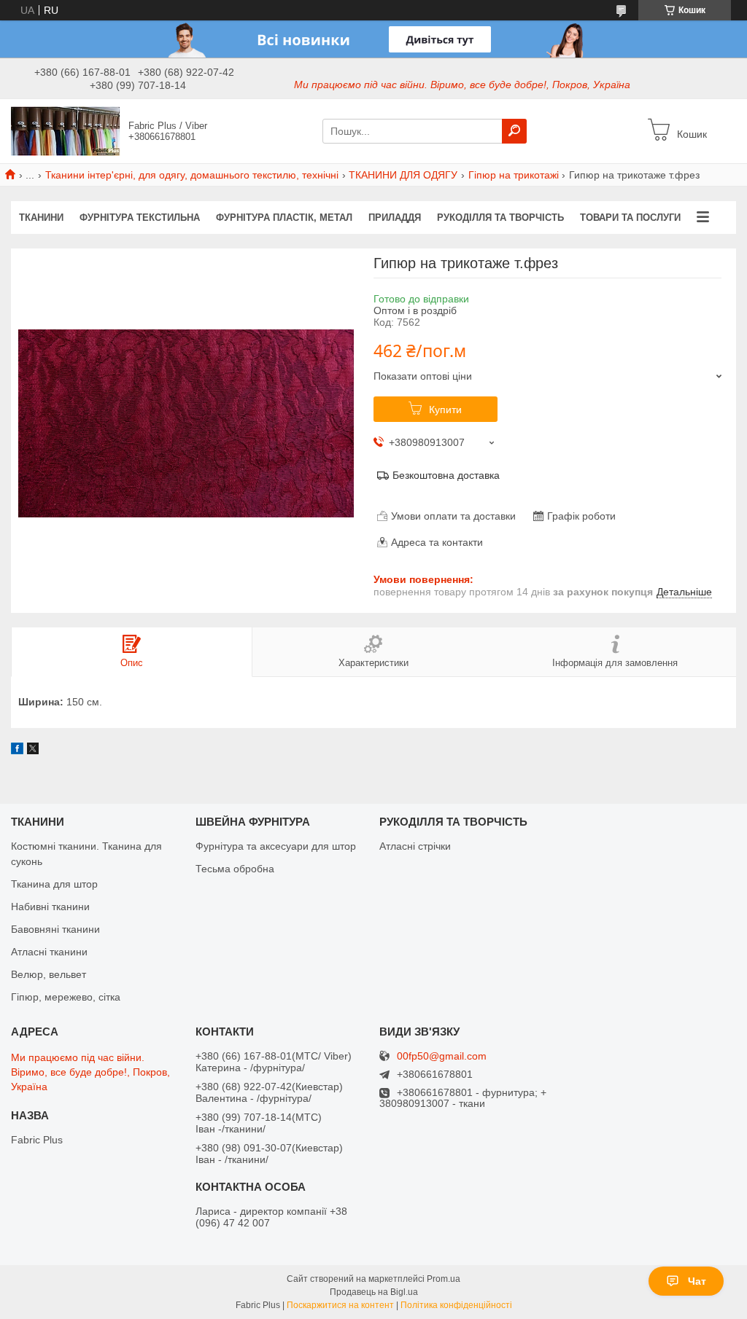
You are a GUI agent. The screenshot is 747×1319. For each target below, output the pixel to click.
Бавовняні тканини (55, 929)
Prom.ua (443, 1279)
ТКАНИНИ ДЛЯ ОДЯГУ (403, 175)
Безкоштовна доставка (446, 475)
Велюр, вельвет (48, 974)
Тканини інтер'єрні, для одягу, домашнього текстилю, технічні (191, 175)
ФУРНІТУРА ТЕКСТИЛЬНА (140, 217)
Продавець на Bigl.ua (374, 1292)
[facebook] (17, 750)
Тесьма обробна (235, 868)
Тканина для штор (54, 884)
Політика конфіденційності (456, 1305)
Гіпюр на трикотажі (513, 175)
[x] (33, 750)
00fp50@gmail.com (442, 1056)
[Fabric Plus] (65, 130)
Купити (445, 409)
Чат (697, 1281)
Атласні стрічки (415, 846)
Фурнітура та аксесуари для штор (276, 846)
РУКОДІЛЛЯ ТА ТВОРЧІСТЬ (500, 217)
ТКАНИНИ (41, 217)
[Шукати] (514, 131)
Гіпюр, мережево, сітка (65, 997)
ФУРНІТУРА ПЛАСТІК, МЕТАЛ (284, 217)
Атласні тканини (49, 952)
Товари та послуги (630, 217)
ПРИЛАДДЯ (394, 217)
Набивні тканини (50, 906)
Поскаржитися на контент (340, 1305)
